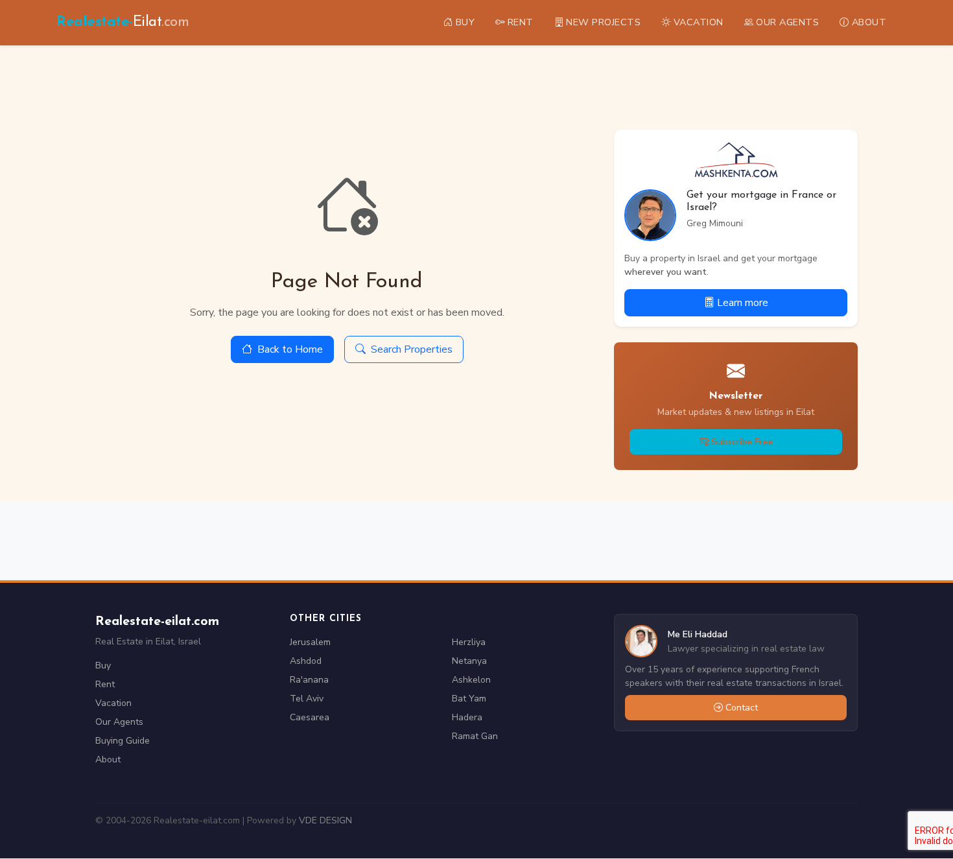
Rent (105, 684)
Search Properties (412, 349)
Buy (103, 665)
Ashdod (306, 661)
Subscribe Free (742, 442)
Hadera (467, 717)
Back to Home (290, 349)
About (108, 759)
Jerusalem (310, 642)
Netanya (469, 661)
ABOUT (869, 22)
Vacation (113, 703)
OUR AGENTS (787, 22)
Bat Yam (469, 698)
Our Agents (119, 722)
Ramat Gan (475, 736)
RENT (521, 22)
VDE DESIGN (325, 820)
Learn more (742, 303)
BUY (465, 22)
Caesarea (309, 717)
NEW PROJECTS (603, 22)
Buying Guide (122, 741)
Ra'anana (309, 680)
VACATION (699, 22)
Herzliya (469, 642)
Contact (741, 707)
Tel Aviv (307, 698)
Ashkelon (471, 680)
